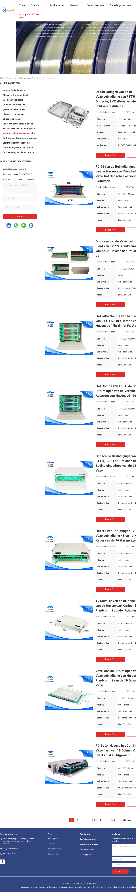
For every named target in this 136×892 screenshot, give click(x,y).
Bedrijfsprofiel (53, 839)
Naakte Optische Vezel (14, 90)
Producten (11, 78)
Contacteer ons (53, 854)
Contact (20, 216)
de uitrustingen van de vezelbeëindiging (20, 133)
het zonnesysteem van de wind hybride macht (20, 147)
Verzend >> (120, 872)
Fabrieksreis (52, 844)
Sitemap (66, 883)
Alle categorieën (85, 855)
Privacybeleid (92, 883)
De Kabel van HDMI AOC (14, 104)
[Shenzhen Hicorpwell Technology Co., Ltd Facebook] (2, 862)
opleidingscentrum (120, 5)
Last (113, 820)
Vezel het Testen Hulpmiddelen (18, 123)
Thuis (2, 78)
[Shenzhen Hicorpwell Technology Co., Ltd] (8, 10)
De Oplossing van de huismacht (18, 152)
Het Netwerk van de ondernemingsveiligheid (20, 128)
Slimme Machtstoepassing (16, 143)
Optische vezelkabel (13, 100)
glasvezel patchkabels (14, 109)
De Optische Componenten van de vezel (20, 138)
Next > (103, 820)
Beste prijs (110, 155)
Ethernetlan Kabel (11, 119)
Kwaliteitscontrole (54, 849)
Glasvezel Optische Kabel (15, 95)
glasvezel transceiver (13, 114)
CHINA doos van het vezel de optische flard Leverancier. (41, 887)
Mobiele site (78, 883)
